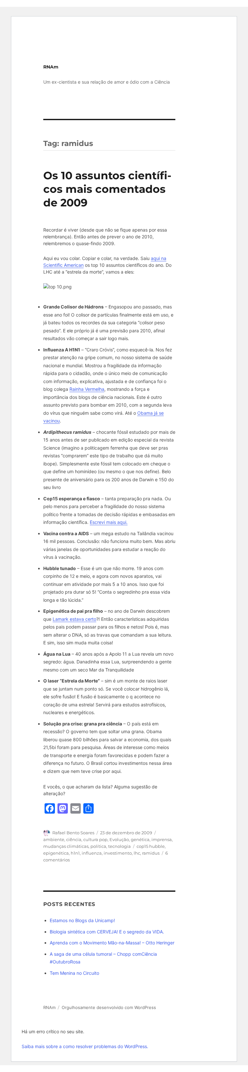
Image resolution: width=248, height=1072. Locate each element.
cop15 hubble (151, 846)
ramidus (151, 853)
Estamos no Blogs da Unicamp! (82, 920)
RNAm (50, 67)
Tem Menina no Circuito (74, 973)
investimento (118, 853)
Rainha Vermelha (86, 389)
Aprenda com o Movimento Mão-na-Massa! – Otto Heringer (112, 942)
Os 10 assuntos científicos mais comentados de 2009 (107, 189)
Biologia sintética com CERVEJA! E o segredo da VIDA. (107, 931)
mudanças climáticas (65, 846)
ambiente (53, 839)
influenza (92, 853)
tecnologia (119, 846)
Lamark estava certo (74, 619)
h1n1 (75, 853)
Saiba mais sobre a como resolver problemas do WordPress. (85, 1046)
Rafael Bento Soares (73, 832)
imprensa (161, 839)
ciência (73, 839)
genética (140, 839)
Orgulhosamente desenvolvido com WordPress (109, 1007)
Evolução (119, 839)
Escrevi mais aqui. (109, 522)
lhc (137, 853)
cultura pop (95, 839)
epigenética (56, 853)
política (98, 846)
